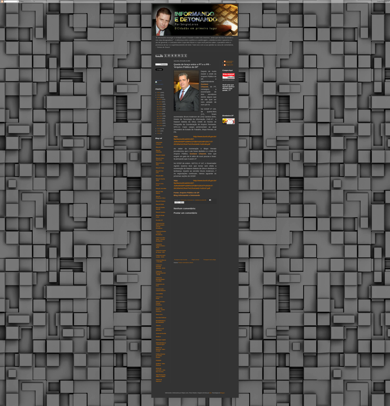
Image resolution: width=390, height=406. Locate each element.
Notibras (158, 336)
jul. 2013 (159, 113)
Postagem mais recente (180, 259)
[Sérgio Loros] (156, 82)
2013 (158, 97)
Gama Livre (159, 314)
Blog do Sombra (160, 212)
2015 (158, 131)
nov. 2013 (159, 123)
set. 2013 (159, 118)
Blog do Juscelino (161, 188)
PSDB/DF (158, 360)
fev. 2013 (159, 102)
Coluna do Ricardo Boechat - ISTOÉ (161, 273)
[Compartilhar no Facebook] (181, 202)
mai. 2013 (160, 109)
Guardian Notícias (161, 317)
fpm (211, 393)
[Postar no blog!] (177, 202)
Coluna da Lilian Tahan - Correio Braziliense (160, 239)
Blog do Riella (160, 204)
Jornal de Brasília (161, 333)
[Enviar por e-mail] (175, 202)
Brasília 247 (159, 220)
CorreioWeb (159, 293)
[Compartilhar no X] (179, 202)
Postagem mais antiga (210, 259)
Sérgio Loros (158, 80)
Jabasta (158, 325)
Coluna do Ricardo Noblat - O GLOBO (160, 279)
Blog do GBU (159, 176)
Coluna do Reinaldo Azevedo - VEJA (160, 266)
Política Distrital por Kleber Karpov (160, 355)
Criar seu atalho (159, 84)
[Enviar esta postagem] (210, 200)
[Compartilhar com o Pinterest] (183, 202)
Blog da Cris (159, 147)
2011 (158, 92)
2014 (158, 128)
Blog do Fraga (160, 168)
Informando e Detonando (229, 62)
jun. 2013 (159, 111)
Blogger (222, 393)
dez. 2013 (160, 125)
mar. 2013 (160, 104)
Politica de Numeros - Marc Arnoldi (160, 349)
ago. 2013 (160, 116)
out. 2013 (159, 121)
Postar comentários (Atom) (185, 262)
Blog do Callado (160, 155)
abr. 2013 (159, 106)
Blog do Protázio (160, 201)
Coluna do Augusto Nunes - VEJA (161, 246)
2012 (158, 95)
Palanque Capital (161, 340)
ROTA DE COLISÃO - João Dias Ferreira (160, 370)
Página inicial (195, 259)
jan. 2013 (159, 99)
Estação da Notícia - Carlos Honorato (160, 309)
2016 (158, 133)
